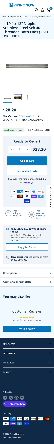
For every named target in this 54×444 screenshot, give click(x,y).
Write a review (27, 328)
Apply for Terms (27, 247)
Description (10, 273)
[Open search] (36, 10)
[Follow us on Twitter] (11, 398)
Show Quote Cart (50, 197)
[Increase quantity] (27, 149)
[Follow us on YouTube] (22, 398)
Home (5, 16)
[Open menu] (4, 5)
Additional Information (17, 282)
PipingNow (25, 116)
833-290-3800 (20, 259)
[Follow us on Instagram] (16, 398)
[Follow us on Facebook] (5, 398)
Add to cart (27, 160)
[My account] (42, 10)
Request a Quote (27, 171)
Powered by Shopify (12, 437)
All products (15, 16)
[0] (48, 10)
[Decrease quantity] (11, 149)
